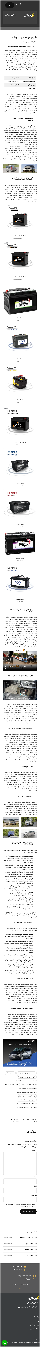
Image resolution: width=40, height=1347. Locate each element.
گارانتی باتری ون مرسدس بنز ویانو (27, 1100)
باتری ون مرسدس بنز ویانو (29, 1084)
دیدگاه (34, 1151)
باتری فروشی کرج (10, 1073)
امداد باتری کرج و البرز (11, 15)
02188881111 (17, 1267)
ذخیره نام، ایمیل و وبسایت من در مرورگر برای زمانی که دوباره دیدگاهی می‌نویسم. (20, 1205)
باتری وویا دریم (31, 1244)
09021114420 (17, 1270)
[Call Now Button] (4, 1343)
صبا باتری (19, 189)
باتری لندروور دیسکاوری (28, 1238)
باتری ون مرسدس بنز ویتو (29, 1120)
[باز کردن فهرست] (33, 20)
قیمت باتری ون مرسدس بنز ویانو (27, 1096)
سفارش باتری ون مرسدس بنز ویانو (26, 1092)
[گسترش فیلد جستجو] (9, 5)
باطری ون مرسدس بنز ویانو (12, 1084)
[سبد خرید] (16, 4)
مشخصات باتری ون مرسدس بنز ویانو (26, 1104)
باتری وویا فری (32, 1256)
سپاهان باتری (26, 776)
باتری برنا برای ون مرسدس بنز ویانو (26, 1073)
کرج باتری (13, 1342)
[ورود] (20, 4)
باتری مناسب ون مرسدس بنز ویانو (26, 1081)
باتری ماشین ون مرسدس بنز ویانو (27, 1077)
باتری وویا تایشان (30, 1250)
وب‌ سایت (34, 1195)
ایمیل (35, 1186)
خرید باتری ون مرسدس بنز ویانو (27, 1088)
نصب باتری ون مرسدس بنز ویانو (27, 1107)
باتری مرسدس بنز (24, 42)
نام (35, 1177)
